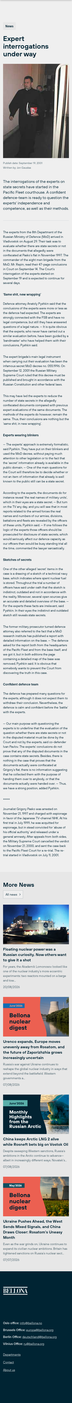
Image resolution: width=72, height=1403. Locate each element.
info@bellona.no (31, 1323)
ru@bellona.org (34, 1344)
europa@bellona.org (39, 1330)
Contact (8, 1362)
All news (11, 894)
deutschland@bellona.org (39, 1337)
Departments (12, 1354)
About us (9, 1370)
